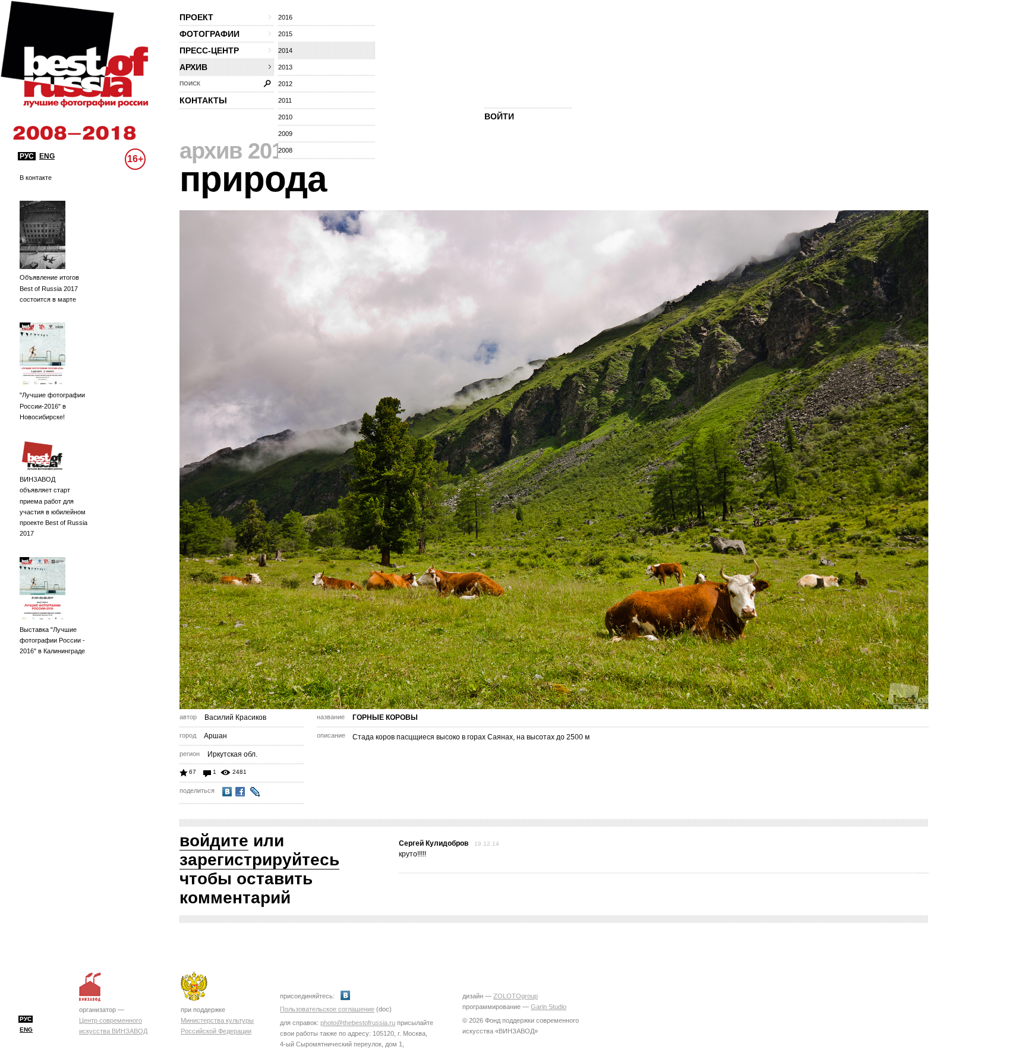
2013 (285, 67)
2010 (285, 117)
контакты (203, 100)
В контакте (36, 177)
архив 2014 (237, 150)
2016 (285, 17)
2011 (285, 100)
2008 (285, 150)
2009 (285, 133)
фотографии (209, 34)
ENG (47, 156)
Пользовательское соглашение (327, 1009)
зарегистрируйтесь (259, 859)
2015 (285, 33)
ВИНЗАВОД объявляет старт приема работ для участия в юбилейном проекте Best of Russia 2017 (53, 506)
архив (193, 67)
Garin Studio (548, 1006)
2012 (285, 83)
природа (252, 179)
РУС (27, 156)
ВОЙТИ (499, 116)
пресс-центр (209, 50)
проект (196, 17)
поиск (189, 83)
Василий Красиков (235, 717)
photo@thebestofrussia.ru (357, 1022)
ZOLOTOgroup (515, 996)
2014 (285, 50)
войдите (213, 840)
